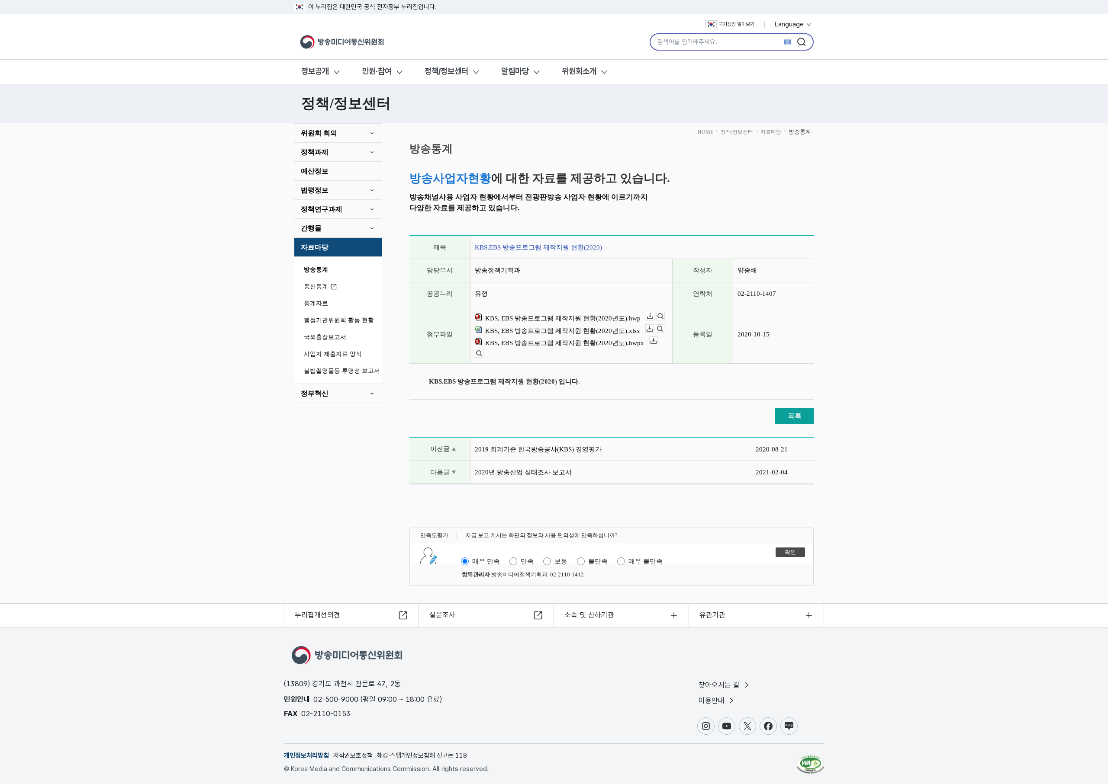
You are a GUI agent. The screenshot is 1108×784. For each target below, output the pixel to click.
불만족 (598, 561)
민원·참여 (377, 71)
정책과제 (315, 152)
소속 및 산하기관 (589, 615)
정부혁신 (315, 393)
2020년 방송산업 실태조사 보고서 (523, 472)
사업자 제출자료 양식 (333, 354)
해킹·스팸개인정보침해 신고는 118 (422, 755)
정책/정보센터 (446, 71)
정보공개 (315, 71)
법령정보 (315, 190)
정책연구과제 (321, 209)
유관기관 (712, 615)
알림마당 (515, 71)
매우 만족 (486, 561)
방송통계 (316, 269)
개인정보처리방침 (306, 755)
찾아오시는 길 (720, 685)
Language (790, 24)
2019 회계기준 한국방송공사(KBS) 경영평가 (538, 449)
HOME (705, 132)
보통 (560, 561)
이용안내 (713, 700)
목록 (795, 415)
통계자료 (316, 303)
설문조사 (442, 615)
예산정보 (315, 171)
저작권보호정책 (353, 755)
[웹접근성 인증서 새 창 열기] (810, 760)
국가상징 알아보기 (736, 24)
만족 (527, 561)
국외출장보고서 (325, 337)
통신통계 (316, 286)
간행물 (311, 228)
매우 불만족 (645, 561)
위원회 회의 (319, 133)
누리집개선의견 (317, 615)
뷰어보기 (664, 316)
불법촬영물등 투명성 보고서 (342, 371)
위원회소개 (579, 71)
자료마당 (315, 247)
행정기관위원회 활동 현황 (339, 320)
